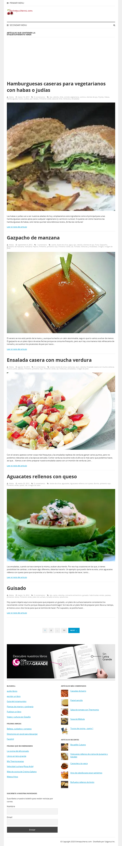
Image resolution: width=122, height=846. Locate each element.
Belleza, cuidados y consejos (19, 728)
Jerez (15, 369)
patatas (21, 369)
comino (83, 97)
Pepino (35, 246)
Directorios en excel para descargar (22, 734)
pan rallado (34, 99)
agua (71, 245)
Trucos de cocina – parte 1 (81, 728)
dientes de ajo (92, 97)
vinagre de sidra (34, 485)
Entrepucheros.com (83, 841)
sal (72, 246)
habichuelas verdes (96, 595)
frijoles (101, 97)
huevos (9, 369)
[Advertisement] (81, 56)
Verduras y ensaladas (71, 99)
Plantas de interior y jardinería (20, 706)
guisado (85, 595)
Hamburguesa (12, 99)
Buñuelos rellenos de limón (82, 782)
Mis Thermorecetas (15, 761)
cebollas (61, 595)
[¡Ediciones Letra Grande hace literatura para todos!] (61, 677)
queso (21, 485)
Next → (74, 630)
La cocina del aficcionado (18, 751)
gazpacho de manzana (15, 246)
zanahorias (64, 597)
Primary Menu (16, 3)
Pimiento (42, 246)
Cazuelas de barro (78, 691)
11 (64, 630)
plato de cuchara (39, 597)
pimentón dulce (13, 597)
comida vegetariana (71, 97)
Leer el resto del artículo (17, 227)
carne (55, 595)
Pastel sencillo (76, 700)
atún (77, 367)
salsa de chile (57, 99)
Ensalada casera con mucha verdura (49, 360)
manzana (28, 246)
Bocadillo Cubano (78, 744)
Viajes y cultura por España (18, 716)
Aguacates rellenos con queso (42, 476)
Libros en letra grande (16, 756)
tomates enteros (52, 597)
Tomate (77, 246)
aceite (53, 245)
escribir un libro (14, 696)
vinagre (101, 246)
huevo (20, 99)
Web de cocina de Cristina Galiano (22, 771)
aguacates (65, 483)
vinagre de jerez (82, 369)
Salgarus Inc (110, 841)
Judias (26, 99)
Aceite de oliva (62, 245)
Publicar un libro (14, 711)
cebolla (56, 97)
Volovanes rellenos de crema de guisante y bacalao (89, 755)
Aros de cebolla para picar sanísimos (86, 773)
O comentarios (39, 97)
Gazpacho (103, 245)
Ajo (51, 97)
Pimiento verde (45, 99)
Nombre (11, 806)
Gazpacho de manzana (33, 237)
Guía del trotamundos (16, 701)
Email (9, 817)
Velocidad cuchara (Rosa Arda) (20, 766)
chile (61, 97)
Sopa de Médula (77, 719)
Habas (106, 97)
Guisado (16, 588)
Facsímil (10, 739)
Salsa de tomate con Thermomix (84, 709)
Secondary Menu (18, 25)
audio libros (12, 691)
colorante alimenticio (73, 595)
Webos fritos (12, 776)
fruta (97, 245)
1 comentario (42, 245)
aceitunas (71, 367)
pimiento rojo (52, 246)
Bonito (96, 483)
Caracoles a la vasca (79, 763)
